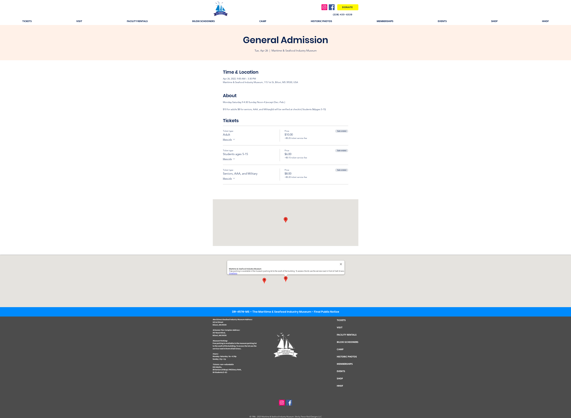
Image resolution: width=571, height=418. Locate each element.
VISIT (339, 327)
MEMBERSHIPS (345, 364)
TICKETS (341, 320)
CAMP (340, 349)
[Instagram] (324, 7)
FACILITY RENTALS (347, 335)
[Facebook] (332, 7)
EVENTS (341, 371)
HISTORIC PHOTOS (347, 356)
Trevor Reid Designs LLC (311, 416)
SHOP (340, 378)
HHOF (340, 386)
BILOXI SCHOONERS (347, 342)
